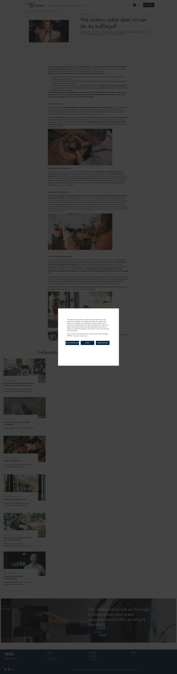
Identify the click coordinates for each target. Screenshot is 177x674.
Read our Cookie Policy (80, 335)
